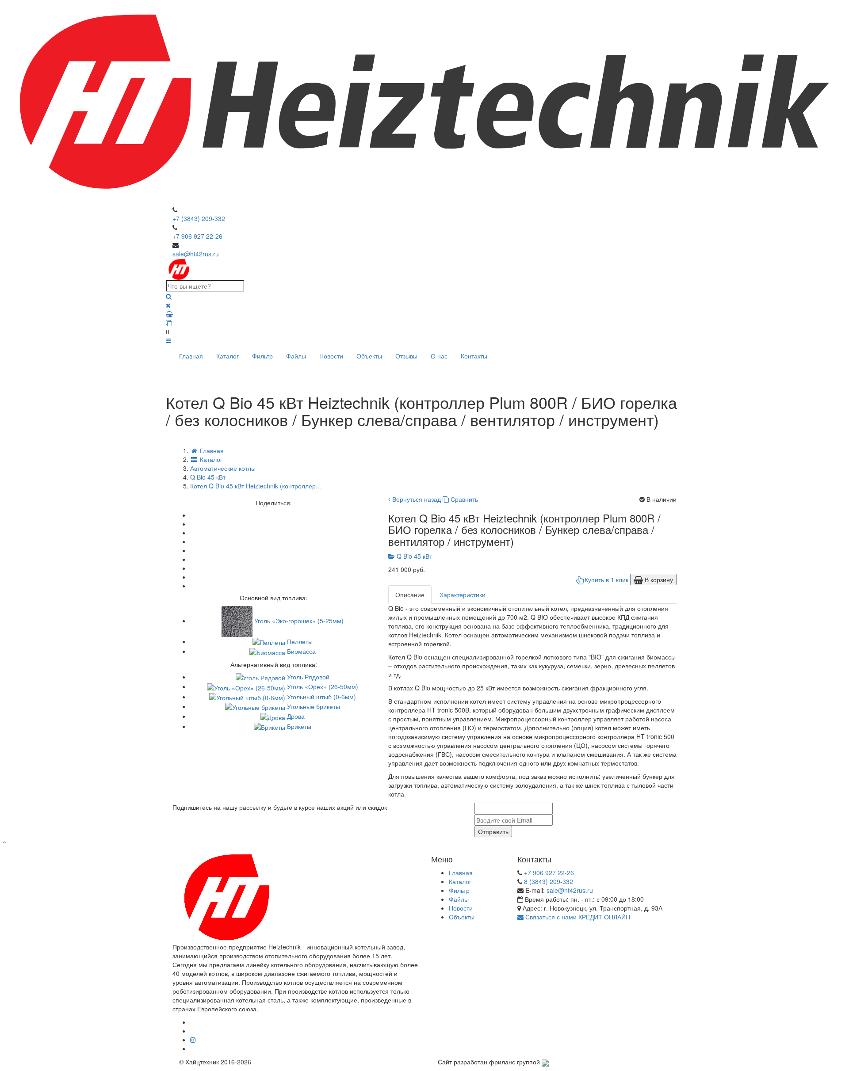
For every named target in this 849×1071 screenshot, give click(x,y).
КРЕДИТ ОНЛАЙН (604, 916)
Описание (409, 594)
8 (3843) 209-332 (548, 881)
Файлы (296, 355)
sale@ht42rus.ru (195, 253)
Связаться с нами (550, 916)
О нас (439, 355)
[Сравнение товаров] (424, 322)
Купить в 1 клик (606, 579)
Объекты (369, 355)
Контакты (474, 355)
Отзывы (406, 355)
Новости (331, 355)
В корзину (658, 579)
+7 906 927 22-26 (197, 236)
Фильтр (262, 355)
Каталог (227, 355)
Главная (191, 355)
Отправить (493, 831)
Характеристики (463, 594)
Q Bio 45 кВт (413, 556)
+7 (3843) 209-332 (198, 218)
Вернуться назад (415, 499)
